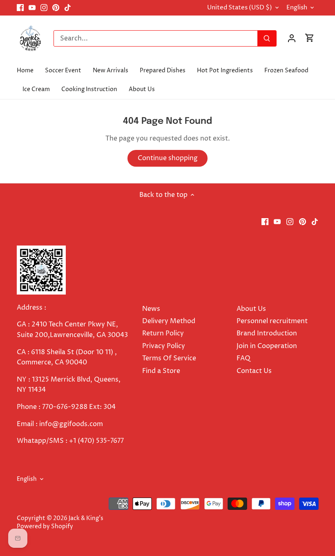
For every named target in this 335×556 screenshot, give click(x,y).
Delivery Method (168, 321)
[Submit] (266, 38)
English (296, 7)
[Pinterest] (55, 7)
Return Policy (163, 333)
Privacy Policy (163, 346)
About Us (251, 308)
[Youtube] (32, 7)
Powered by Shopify (45, 527)
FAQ (243, 358)
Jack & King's (86, 518)
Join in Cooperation (267, 346)
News (151, 308)
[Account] (292, 38)
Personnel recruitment (272, 321)
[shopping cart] (310, 38)
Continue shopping (168, 158)
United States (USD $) (239, 7)
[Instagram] (43, 7)
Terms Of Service (169, 358)
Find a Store (161, 370)
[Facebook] (20, 7)
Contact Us (254, 370)
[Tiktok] (67, 7)
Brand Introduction (268, 333)
